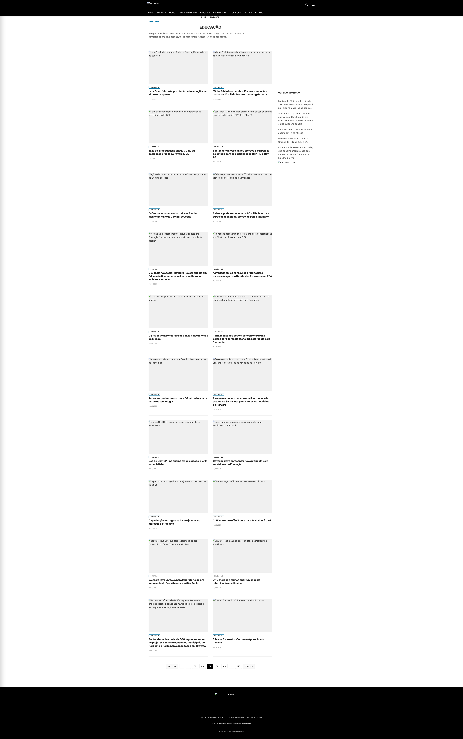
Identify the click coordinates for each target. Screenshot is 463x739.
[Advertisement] (296, 52)
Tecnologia (236, 13)
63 (224, 666)
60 (202, 666)
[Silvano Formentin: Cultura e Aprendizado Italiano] (242, 615)
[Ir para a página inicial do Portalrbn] (162, 5)
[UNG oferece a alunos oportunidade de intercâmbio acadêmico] (242, 556)
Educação (154, 87)
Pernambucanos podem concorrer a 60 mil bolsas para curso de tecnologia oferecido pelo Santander (241, 339)
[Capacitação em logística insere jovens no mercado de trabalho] (178, 496)
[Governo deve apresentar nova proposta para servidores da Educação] (242, 437)
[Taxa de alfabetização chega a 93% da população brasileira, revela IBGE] (178, 126)
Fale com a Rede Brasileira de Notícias (244, 717)
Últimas (259, 13)
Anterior (172, 666)
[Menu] (313, 4)
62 (217, 666)
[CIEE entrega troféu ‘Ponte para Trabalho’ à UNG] (242, 496)
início (150, 13)
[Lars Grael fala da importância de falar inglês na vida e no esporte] (178, 67)
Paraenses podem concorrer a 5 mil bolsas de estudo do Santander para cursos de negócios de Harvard (241, 401)
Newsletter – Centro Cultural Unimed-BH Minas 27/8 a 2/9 (293, 140)
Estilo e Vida (219, 13)
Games (248, 13)
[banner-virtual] (296, 184)
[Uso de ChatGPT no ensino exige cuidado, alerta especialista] (178, 437)
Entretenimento (188, 13)
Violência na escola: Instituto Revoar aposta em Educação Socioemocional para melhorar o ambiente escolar (178, 276)
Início (203, 17)
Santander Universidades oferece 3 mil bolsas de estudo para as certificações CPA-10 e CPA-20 (242, 154)
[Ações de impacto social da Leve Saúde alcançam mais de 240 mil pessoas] (178, 189)
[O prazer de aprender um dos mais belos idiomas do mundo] (178, 311)
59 (195, 666)
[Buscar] (306, 4)
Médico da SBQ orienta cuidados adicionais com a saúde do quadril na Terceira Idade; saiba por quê (295, 104)
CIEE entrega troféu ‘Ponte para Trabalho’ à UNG (242, 520)
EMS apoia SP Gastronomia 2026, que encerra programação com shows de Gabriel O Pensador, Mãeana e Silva (295, 152)
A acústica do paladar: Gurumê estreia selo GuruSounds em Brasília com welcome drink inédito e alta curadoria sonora (296, 118)
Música (173, 13)
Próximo (249, 666)
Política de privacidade (212, 717)
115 (238, 666)
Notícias (161, 13)
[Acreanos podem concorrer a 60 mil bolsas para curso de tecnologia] (178, 374)
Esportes (205, 13)
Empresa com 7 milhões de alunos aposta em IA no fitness (296, 131)
